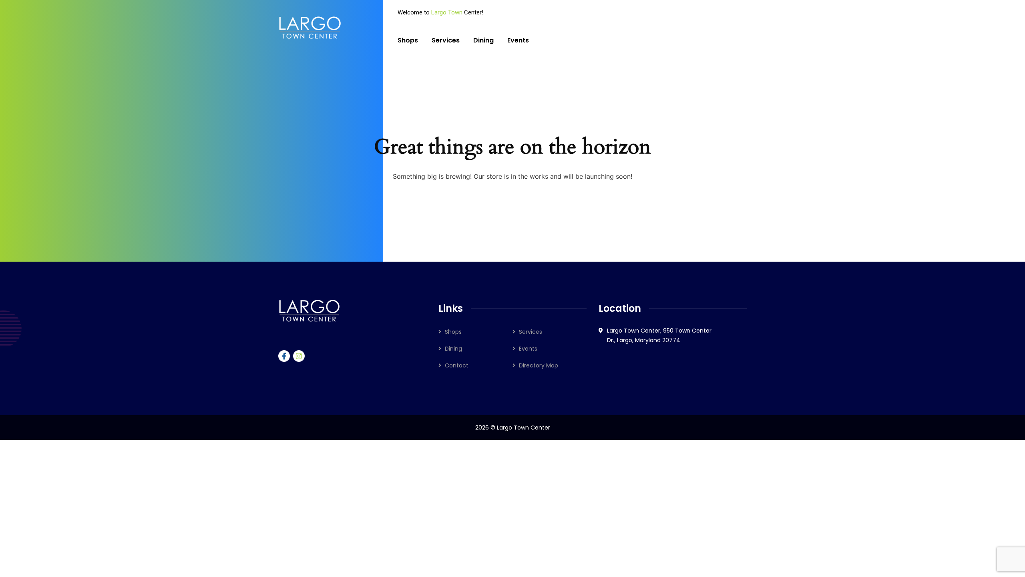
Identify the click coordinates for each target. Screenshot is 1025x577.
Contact (456, 365)
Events (528, 349)
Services (530, 332)
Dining (453, 349)
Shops (453, 332)
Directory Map (538, 365)
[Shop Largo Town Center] (310, 28)
